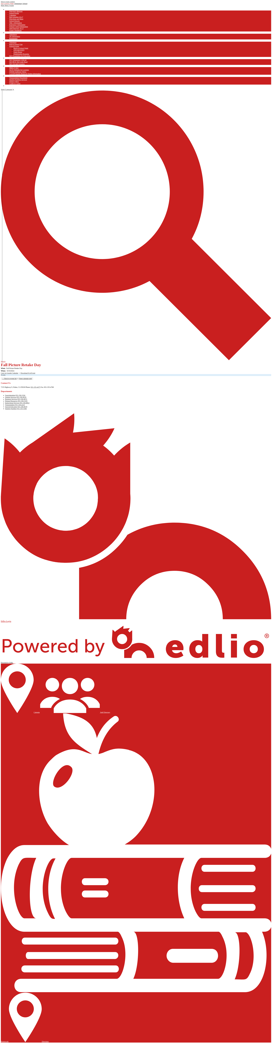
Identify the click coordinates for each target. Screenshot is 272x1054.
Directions (45, 1041)
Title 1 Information (15, 23)
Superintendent (10, 395)
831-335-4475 (35, 387)
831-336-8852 (24, 403)
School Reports (14, 21)
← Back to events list (9, 378)
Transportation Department (18, 78)
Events (3, 375)
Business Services (11, 399)
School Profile (14, 13)
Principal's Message (16, 11)
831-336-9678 (21, 397)
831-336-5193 (22, 401)
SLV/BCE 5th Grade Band (18, 62)
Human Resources (11, 401)
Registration (13, 38)
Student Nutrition (11, 409)
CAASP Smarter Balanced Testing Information (25, 74)
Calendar (37, 712)
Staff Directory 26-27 (16, 28)
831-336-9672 (22, 399)
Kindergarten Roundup (21, 54)
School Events (14, 46)
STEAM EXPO (19, 50)
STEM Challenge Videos (17, 72)
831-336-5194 (20, 395)
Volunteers (12, 42)
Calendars (12, 15)
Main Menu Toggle (7, 5)
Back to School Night (21, 48)
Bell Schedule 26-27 (16, 17)
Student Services (10, 397)
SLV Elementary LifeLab (17, 60)
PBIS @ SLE (13, 68)
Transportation (10, 405)
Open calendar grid (25, 378)
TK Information (14, 36)
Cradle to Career (14, 83)
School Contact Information (18, 27)
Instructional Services (12, 403)
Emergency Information (17, 25)
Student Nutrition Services (18, 80)
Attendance (13, 35)
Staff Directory (105, 712)
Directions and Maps (16, 19)
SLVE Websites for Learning (19, 70)
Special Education (11, 407)
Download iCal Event (28, 373)
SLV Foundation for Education (19, 56)
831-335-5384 (22, 409)
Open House (18, 52)
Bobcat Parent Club (16, 44)
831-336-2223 (20, 405)
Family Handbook (15, 30)
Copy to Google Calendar (9, 373)
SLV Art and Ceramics (17, 64)
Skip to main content (8, 2)
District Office (14, 82)
